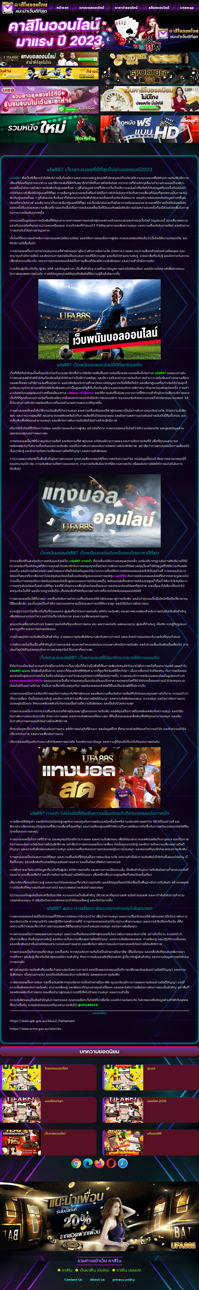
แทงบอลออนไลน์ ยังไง (26, 680)
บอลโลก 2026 (156, 1100)
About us (97, 1279)
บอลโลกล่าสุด (54, 1100)
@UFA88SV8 (88, 1005)
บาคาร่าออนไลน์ (126, 7)
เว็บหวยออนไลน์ (55, 1133)
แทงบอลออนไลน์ (91, 7)
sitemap (187, 7)
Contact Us (73, 1279)
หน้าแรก (62, 7)
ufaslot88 (154, 1133)
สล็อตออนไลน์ (158, 7)
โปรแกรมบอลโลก (56, 1068)
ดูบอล (151, 1068)
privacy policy (124, 1279)
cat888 (120, 576)
